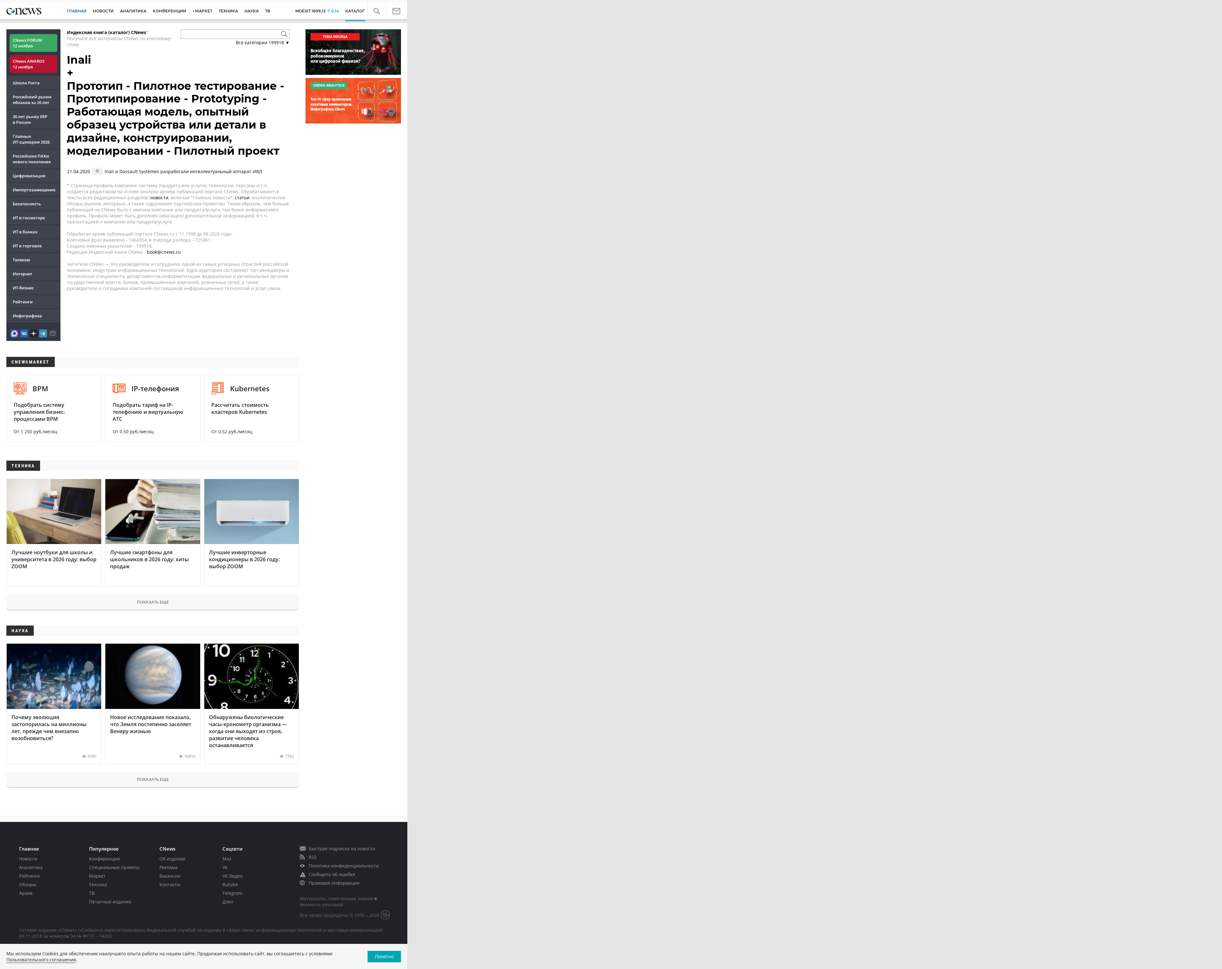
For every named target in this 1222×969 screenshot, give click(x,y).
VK (225, 867)
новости (159, 198)
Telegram (232, 893)
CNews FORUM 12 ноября (27, 43)
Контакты (169, 884)
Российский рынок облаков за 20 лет (32, 99)
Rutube (230, 884)
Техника (98, 884)
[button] (380, 11)
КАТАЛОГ (360, 11)
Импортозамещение (34, 190)
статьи (242, 198)
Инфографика (27, 316)
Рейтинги (23, 302)
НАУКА (251, 11)
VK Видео (232, 876)
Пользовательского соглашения (41, 960)
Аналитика (133, 11)
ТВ (267, 11)
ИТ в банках (25, 232)
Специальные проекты (114, 867)
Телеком (21, 260)
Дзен (227, 902)
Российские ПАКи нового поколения (32, 159)
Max (226, 859)
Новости (28, 859)
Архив (25, 893)
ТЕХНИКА (228, 11)
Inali (79, 60)
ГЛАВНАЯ (77, 11)
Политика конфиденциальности (344, 866)
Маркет (97, 876)
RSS (313, 857)
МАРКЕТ (203, 11)
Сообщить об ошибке (332, 874)
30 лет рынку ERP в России (30, 119)
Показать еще (153, 602)
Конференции (104, 859)
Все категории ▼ (263, 42)
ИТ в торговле (27, 246)
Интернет (22, 274)
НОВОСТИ (103, 11)
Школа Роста (26, 83)
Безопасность (27, 204)
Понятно (384, 956)
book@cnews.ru (164, 252)
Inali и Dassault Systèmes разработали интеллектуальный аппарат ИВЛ (183, 171)
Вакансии (169, 876)
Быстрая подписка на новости (342, 848)
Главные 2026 (31, 139)
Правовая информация (334, 883)
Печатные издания (110, 902)
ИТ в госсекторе (29, 218)
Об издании (172, 859)
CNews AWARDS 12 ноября (29, 64)
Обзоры (27, 884)
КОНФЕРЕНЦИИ (169, 11)
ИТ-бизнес (23, 288)
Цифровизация (29, 176)
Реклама (168, 867)
